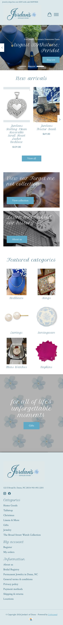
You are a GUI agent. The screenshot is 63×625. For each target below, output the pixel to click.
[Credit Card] (31, 620)
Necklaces (17, 298)
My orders (8, 552)
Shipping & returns (13, 594)
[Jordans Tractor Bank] (46, 104)
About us (8, 564)
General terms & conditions (18, 579)
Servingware (46, 332)
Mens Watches (16, 367)
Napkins (46, 367)
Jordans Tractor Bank (46, 127)
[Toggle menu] (56, 14)
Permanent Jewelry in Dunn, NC (20, 574)
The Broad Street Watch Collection (22, 535)
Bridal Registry (11, 569)
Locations (8, 599)
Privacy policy (10, 584)
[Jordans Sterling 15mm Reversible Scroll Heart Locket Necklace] (16, 104)
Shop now (51, 59)
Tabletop (8, 510)
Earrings (17, 332)
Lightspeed (52, 614)
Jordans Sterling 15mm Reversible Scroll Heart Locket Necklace (16, 134)
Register (7, 547)
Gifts (31, 425)
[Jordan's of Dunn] (22, 14)
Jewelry (7, 530)
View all (31, 158)
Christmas (8, 515)
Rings (46, 298)
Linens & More (11, 520)
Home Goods (10, 505)
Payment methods (13, 589)
